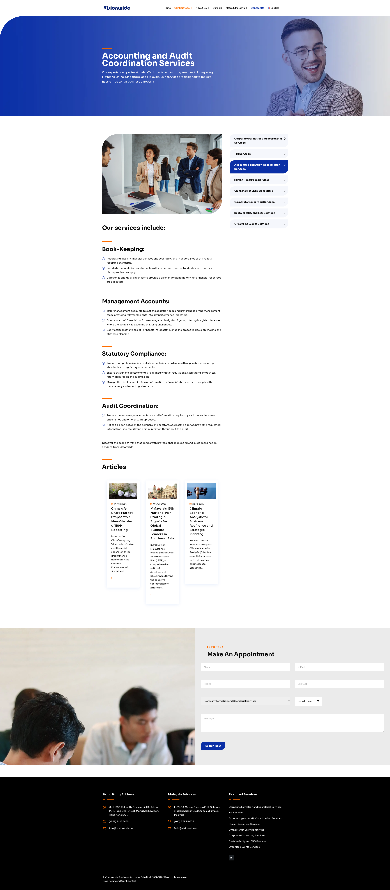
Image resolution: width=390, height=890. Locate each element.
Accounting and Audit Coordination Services (257, 167)
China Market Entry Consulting (253, 190)
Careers (217, 8)
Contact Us (257, 8)
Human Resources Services (251, 180)
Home (167, 8)
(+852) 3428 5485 (119, 821)
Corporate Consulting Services (254, 202)
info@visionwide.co (121, 828)
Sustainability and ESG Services (254, 213)
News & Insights (235, 8)
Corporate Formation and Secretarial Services (258, 140)
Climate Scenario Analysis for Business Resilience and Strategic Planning (201, 521)
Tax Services (242, 153)
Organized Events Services (251, 224)
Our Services (182, 8)
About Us (201, 8)
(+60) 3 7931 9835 (184, 821)
